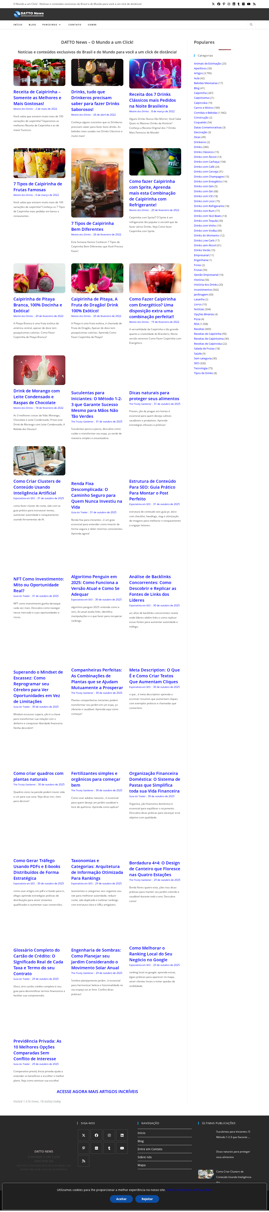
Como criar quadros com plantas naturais (38, 776)
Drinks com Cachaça (206, 162)
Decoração (200, 132)
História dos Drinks (206, 284)
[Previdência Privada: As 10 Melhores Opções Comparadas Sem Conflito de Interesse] (39, 1033)
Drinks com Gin (203, 191)
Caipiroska (200, 103)
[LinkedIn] (122, 1135)
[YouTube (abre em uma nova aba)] (249, 4)
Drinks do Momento (206, 235)
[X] (83, 1135)
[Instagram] (109, 1135)
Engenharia (201, 260)
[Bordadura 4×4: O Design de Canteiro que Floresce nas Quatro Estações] (155, 854)
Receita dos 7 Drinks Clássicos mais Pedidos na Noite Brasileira (152, 100)
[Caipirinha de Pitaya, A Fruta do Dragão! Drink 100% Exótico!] (97, 291)
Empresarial (201, 255)
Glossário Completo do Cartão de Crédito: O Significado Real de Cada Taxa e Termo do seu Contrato (38, 961)
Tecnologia (200, 368)
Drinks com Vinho (205, 225)
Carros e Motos (203, 107)
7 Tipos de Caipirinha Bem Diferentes (92, 226)
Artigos (198, 73)
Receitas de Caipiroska (208, 344)
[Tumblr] (109, 1148)
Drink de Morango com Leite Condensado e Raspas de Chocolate (36, 396)
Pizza (197, 319)
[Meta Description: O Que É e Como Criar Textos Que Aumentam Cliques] (155, 661)
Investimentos (203, 289)
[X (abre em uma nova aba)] (213, 4)
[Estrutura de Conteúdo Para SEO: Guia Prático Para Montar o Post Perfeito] (155, 473)
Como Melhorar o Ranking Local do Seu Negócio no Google (150, 954)
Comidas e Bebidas (206, 113)
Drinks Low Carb (204, 240)
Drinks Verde (202, 250)
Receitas (199, 329)
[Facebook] (96, 1135)
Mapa (142, 1165)
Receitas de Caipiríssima (209, 338)
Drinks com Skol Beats (208, 216)
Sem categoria (203, 358)
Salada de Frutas (204, 348)
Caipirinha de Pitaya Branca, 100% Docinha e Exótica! (37, 305)
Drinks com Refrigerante (209, 206)
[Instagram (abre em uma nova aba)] (228, 4)
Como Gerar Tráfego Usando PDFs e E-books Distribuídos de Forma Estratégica (36, 869)
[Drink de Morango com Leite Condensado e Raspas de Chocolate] (39, 382)
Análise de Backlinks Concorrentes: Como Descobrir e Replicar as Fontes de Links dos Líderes (152, 588)
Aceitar (121, 1199)
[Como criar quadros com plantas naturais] (39, 765)
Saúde (198, 353)
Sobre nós (145, 1157)
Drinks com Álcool (205, 157)
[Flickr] (96, 1148)
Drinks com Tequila (206, 221)
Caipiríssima (201, 98)
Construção (201, 117)
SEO (196, 363)
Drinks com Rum (204, 211)
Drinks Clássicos (204, 152)
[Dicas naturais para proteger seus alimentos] (155, 384)
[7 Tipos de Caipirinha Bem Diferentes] (97, 215)
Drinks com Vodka (205, 230)
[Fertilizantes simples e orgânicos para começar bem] (97, 765)
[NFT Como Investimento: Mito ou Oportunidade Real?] (39, 570)
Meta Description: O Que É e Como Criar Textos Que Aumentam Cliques (154, 675)
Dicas (197, 137)
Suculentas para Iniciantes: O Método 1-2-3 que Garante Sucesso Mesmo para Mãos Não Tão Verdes (96, 404)
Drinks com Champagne (209, 176)
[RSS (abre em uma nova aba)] (254, 4)
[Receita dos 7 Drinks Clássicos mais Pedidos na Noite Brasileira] (155, 86)
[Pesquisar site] (251, 24)
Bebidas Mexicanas (206, 83)
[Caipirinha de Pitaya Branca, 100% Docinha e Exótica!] (39, 291)
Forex (197, 265)
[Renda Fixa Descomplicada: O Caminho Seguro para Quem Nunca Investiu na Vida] (97, 475)
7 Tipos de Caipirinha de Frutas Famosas (37, 187)
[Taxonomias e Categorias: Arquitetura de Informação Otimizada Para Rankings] (97, 852)
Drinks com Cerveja (206, 171)
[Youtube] (122, 1148)
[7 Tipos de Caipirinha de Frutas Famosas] (39, 175)
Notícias (199, 309)
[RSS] (83, 1161)
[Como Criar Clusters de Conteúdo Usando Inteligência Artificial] (39, 473)
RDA (196, 324)
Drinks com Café (204, 167)
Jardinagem (201, 294)
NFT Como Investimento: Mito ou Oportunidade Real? (38, 584)
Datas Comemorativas (208, 127)
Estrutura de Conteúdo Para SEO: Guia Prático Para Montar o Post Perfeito (152, 490)
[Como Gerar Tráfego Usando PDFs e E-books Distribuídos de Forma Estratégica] (39, 852)
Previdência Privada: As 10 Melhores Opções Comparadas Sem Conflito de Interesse (37, 1050)
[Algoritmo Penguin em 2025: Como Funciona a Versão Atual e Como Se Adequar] (97, 568)
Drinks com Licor (204, 201)
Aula (196, 78)
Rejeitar (147, 1199)
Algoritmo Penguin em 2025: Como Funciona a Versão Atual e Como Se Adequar (95, 585)
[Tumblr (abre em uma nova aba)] (238, 4)
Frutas (198, 270)
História (199, 280)
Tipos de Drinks (203, 373)
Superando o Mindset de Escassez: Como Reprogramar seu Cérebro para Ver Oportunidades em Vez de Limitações (38, 686)
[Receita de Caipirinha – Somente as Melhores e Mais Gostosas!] (39, 83)
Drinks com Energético (208, 181)
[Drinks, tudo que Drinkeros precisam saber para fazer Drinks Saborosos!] (97, 83)
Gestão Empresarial (206, 275)
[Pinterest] (83, 1148)
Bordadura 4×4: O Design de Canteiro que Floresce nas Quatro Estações (154, 868)
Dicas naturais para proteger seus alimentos (154, 395)
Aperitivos (200, 68)
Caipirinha (200, 93)
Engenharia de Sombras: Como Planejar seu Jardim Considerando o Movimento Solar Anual (96, 959)
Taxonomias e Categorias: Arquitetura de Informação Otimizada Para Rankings (97, 869)
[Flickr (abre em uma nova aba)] (243, 4)
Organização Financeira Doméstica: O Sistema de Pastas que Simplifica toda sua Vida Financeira (154, 782)
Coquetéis (200, 122)
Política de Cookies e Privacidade (189, 1190)
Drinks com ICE (203, 196)
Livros (198, 304)
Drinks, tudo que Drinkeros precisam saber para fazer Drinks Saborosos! (95, 100)
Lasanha (199, 299)
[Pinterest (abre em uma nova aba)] (224, 4)
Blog (196, 88)
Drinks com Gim (204, 186)
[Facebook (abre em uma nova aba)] (219, 4)
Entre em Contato (150, 1149)
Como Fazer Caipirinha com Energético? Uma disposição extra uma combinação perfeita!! (152, 307)
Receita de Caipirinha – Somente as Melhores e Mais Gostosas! (37, 97)
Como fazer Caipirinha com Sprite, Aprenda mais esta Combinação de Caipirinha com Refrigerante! (152, 193)
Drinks (198, 147)
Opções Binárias (204, 314)
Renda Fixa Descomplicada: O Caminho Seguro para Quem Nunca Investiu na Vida (96, 495)
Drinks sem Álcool (205, 245)
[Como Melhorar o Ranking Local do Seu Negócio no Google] (155, 939)
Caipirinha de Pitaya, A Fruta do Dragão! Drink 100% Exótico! (94, 305)
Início (141, 1133)
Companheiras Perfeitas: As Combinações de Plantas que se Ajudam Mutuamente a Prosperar (97, 678)
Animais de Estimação (207, 63)
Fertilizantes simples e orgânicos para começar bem (95, 779)
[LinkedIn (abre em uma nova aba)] (233, 4)
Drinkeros (200, 142)
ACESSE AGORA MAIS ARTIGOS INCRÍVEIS (97, 1091)
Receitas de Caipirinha (207, 334)
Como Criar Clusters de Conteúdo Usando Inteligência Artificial (37, 487)
